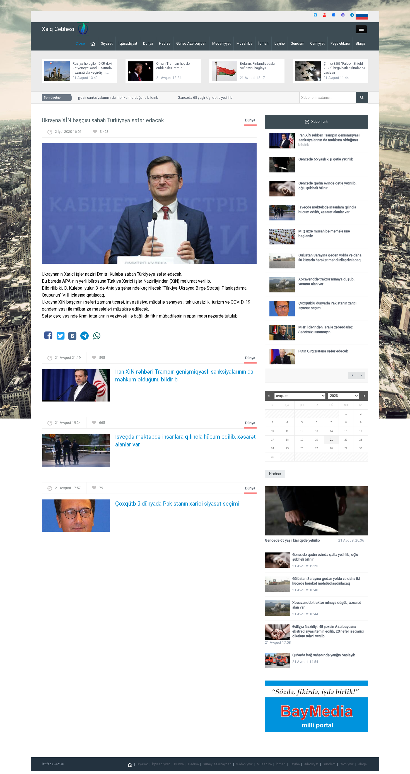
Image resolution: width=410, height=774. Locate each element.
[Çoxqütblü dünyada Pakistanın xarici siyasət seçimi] (76, 517)
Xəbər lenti (319, 121)
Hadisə (164, 43)
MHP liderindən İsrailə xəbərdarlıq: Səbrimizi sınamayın (325, 329)
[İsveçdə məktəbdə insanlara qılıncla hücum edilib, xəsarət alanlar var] (76, 452)
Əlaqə (360, 43)
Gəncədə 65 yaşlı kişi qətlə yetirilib (196, 97)
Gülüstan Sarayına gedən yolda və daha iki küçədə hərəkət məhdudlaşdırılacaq (329, 257)
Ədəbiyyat (311, 764)
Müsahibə (244, 43)
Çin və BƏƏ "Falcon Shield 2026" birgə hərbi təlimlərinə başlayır (344, 68)
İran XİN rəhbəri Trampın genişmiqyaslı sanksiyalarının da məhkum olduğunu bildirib (83, 97)
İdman (263, 43)
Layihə (279, 43)
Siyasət (107, 43)
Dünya (148, 43)
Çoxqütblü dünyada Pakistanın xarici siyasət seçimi (177, 503)
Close (80, 43)
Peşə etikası (340, 43)
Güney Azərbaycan (191, 43)
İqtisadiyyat (128, 43)
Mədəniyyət (221, 43)
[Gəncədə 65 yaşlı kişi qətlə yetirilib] (316, 511)
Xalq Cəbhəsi (58, 29)
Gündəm (297, 43)
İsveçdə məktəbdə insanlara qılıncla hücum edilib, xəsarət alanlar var (185, 440)
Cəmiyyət (317, 43)
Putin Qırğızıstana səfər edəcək (323, 351)
